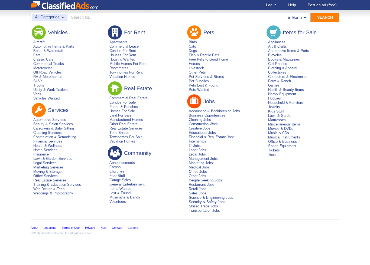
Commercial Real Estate (128, 98)
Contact (117, 227)
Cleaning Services (47, 133)
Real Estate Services (50, 180)
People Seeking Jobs (205, 180)
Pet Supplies (199, 81)
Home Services (45, 150)
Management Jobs (203, 159)
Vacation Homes (122, 77)
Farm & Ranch (279, 81)
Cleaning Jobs (200, 120)
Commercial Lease (124, 46)
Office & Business (282, 142)
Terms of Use (71, 227)
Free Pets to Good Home (208, 59)
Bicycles (275, 55)
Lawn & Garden (280, 116)
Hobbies (274, 98)
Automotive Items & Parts (53, 46)
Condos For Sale (122, 102)
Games (274, 85)
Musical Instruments (284, 137)
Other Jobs (197, 176)
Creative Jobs (199, 128)
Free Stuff (117, 176)
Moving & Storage (47, 172)
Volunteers (117, 202)
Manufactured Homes (126, 120)
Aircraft (39, 42)
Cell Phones (277, 64)
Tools (272, 155)
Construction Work (203, 124)
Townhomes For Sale (125, 137)
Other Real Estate (123, 124)
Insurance (41, 154)
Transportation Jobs (204, 210)
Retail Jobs (197, 189)
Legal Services (45, 163)
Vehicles (58, 32)
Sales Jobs (197, 193)
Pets (208, 32)
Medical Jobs (199, 167)
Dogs (193, 51)
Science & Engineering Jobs (211, 198)
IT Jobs (195, 146)
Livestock (196, 68)
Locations (50, 227)
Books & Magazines (284, 59)
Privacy (90, 227)
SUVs (38, 81)
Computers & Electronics (287, 77)
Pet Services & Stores (206, 77)
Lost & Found (120, 193)
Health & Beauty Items (286, 90)
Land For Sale (120, 115)
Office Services (45, 176)
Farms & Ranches (123, 107)
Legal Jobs (197, 154)
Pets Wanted (199, 90)
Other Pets (197, 72)
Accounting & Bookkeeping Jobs (214, 111)
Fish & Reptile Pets (204, 55)
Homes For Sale (122, 111)
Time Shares (119, 133)
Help (292, 5)
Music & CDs (278, 133)
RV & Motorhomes (47, 77)
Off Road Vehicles (47, 72)
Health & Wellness (47, 146)
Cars (37, 55)
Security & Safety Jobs (207, 202)
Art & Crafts (277, 46)
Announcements (122, 163)
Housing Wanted (122, 59)
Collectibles (277, 72)
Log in (271, 5)
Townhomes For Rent (126, 72)
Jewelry (274, 107)
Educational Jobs (202, 133)
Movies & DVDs (280, 129)
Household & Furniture (285, 103)
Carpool (115, 167)
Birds (193, 42)
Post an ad (322, 5)
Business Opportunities (207, 115)
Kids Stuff (276, 111)
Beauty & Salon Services (53, 124)
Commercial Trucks (48, 64)
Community (137, 153)
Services (58, 110)
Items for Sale (300, 32)
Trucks (38, 85)
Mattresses (277, 120)
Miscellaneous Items (284, 124)
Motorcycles (43, 68)
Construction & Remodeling (54, 137)
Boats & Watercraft (48, 51)
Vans (37, 94)
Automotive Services (49, 120)
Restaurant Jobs (202, 185)
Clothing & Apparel (282, 68)
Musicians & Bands (124, 197)
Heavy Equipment (282, 94)
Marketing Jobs (201, 163)
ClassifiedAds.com (52, 232)
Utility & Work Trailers (50, 90)
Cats (192, 46)
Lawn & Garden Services (52, 159)
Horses (194, 64)
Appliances (276, 42)
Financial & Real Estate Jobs (212, 137)
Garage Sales (120, 180)
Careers (133, 227)
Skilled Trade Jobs (203, 206)
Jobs (209, 101)
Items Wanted (120, 189)
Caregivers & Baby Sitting (53, 128)
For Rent (134, 32)
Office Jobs (198, 172)
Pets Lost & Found (203, 85)
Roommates (118, 68)
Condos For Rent (122, 51)
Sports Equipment (282, 146)
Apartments (118, 42)
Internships (197, 141)
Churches (116, 171)
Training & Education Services (57, 185)
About (34, 227)
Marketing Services (48, 167)
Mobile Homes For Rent (128, 64)
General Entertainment (127, 184)
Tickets (274, 150)
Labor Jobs (197, 150)
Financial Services (47, 141)
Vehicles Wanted (46, 98)
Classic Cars (43, 59)
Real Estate (138, 88)
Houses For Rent (122, 55)
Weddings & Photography (53, 193)
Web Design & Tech (48, 189)
